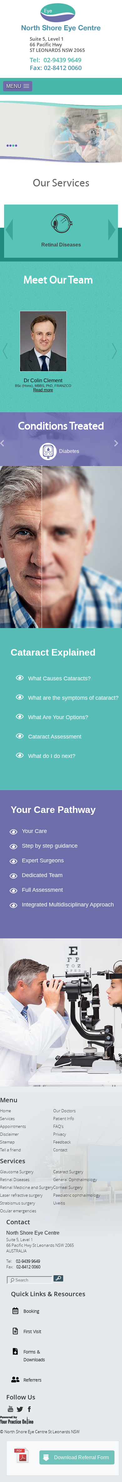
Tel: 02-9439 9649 (55, 60)
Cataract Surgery (68, 1172)
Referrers (32, 1380)
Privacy (59, 1134)
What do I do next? (51, 756)
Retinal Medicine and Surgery (26, 1187)
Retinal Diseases (14, 1179)
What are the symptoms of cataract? (73, 698)
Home (5, 1111)
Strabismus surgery (17, 1203)
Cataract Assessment (54, 736)
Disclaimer (9, 1134)
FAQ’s (58, 1126)
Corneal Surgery (68, 1187)
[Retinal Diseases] (27, 237)
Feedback (62, 1142)
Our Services (61, 183)
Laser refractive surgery (21, 1195)
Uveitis (59, 1203)
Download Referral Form (81, 1457)
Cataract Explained (53, 652)
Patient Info (63, 1118)
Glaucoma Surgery (16, 1172)
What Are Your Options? (58, 717)
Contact (60, 1150)
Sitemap (7, 1142)
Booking (31, 1311)
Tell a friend (10, 1150)
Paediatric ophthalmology (76, 1195)
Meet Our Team (58, 280)
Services (7, 1118)
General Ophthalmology (75, 1179)
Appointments (13, 1126)
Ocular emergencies (18, 1211)
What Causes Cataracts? (59, 678)
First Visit (32, 1331)
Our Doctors (64, 1111)
